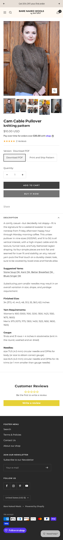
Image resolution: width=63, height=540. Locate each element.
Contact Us (10, 440)
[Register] (47, 468)
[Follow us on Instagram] (13, 486)
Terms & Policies (12, 434)
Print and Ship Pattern (42, 157)
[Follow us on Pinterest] (20, 486)
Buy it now (31, 194)
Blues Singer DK (12, 276)
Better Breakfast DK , (42, 272)
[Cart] (58, 12)
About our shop (12, 445)
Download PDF (14, 157)
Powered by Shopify (34, 506)
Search (7, 429)
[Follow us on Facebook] (7, 486)
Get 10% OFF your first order (32, 3)
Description (11, 217)
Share (7, 206)
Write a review (31, 403)
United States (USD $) (15, 497)
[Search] (10, 12)
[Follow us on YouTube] (26, 486)
